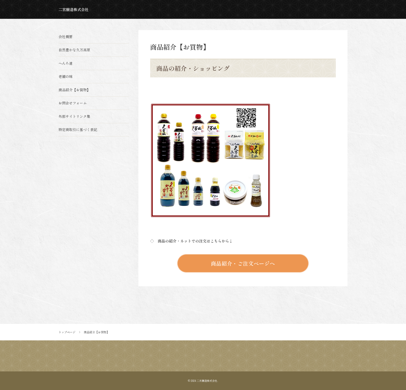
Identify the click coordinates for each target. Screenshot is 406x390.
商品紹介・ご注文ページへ (243, 263)
